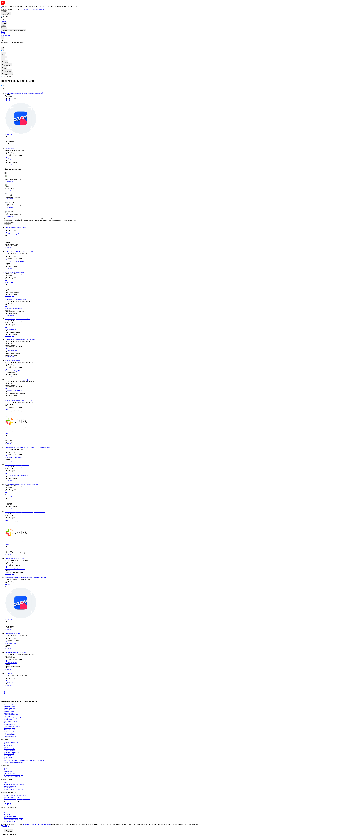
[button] (3, 32)
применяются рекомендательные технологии (37, 824)
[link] (4, 28)
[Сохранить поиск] (2, 48)
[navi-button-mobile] (2, 37)
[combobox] (9, 44)
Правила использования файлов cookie (32, 9)
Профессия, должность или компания (12, 42)
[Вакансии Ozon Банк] (177, 118)
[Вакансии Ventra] (177, 421)
